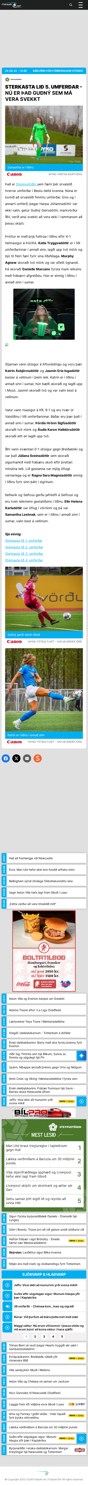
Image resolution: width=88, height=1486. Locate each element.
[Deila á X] (16, 758)
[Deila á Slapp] (38, 758)
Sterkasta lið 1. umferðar (23, 541)
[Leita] (71, 5)
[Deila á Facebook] (6, 758)
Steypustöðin (26, 184)
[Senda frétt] (27, 758)
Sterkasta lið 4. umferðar (24, 560)
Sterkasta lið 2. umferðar (24, 547)
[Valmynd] (81, 5)
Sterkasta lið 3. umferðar (24, 554)
